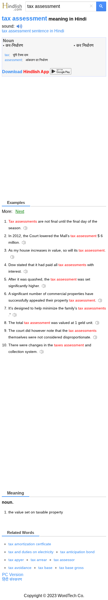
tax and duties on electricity (30, 552)
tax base (45, 568)
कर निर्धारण (85, 45)
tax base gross (71, 568)
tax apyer (16, 560)
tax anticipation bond (77, 552)
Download (26, 71)
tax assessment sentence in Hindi (33, 31)
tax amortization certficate (29, 544)
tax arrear (39, 560)
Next (19, 211)
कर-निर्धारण (14, 45)
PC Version (12, 574)
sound (7, 26)
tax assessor (64, 560)
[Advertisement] (54, 140)
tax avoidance (19, 568)
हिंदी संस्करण (12, 579)
